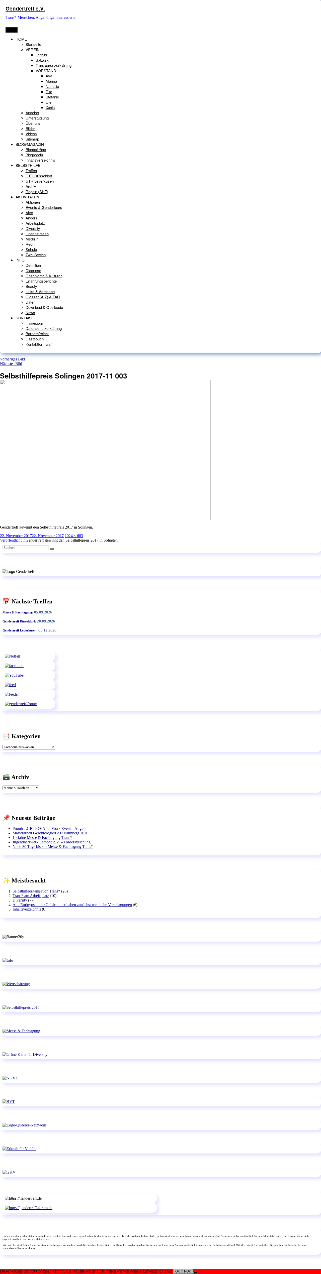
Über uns (33, 123)
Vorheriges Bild (12, 359)
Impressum (35, 323)
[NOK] (195, 1272)
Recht (30, 244)
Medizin (32, 238)
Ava (49, 75)
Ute (48, 102)
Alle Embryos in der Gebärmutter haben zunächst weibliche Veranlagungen (72, 905)
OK (177, 1271)
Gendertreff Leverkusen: (20, 630)
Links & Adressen (40, 291)
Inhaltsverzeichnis (40, 160)
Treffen (31, 170)
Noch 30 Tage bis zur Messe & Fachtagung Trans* (53, 846)
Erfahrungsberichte (41, 281)
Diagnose (33, 270)
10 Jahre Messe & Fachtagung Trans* (42, 837)
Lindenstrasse (37, 233)
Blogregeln (34, 154)
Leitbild (41, 54)
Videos (31, 133)
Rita (49, 91)
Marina (51, 81)
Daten (30, 302)
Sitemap (32, 139)
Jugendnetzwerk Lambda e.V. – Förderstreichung (52, 842)
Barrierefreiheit (37, 333)
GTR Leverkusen (40, 181)
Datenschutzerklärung (44, 328)
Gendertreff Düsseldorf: (19, 621)
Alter (29, 212)
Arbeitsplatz (35, 223)
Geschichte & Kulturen (44, 275)
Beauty (31, 286)
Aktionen (33, 202)
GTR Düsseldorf (39, 175)
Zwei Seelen (36, 254)
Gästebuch (35, 338)
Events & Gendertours (44, 207)
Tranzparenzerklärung (53, 65)
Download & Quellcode (44, 307)
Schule (31, 249)
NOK (187, 1271)
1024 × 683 (74, 536)
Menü (12, 30)
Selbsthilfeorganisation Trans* (36, 891)
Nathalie (52, 86)
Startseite (33, 44)
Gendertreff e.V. (25, 8)
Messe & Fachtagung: (18, 612)
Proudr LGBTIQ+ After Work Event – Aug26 (49, 828)
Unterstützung (37, 117)
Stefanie (52, 96)
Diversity (33, 228)
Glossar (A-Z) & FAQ (43, 296)
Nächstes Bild (11, 363)
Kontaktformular (39, 344)
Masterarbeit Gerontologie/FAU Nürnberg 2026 (50, 833)
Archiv (31, 186)
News (30, 312)
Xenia (50, 107)
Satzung (42, 60)
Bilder (30, 128)
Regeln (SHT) (37, 191)
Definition (33, 265)
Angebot (32, 112)
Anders (31, 217)
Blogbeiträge (36, 149)
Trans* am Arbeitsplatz (31, 896)
